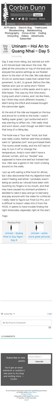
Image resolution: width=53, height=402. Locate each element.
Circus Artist (28, 33)
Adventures (37, 36)
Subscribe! (25, 38)
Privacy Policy (26, 394)
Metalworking (34, 30)
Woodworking (16, 30)
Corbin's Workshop (25, 24)
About (42, 18)
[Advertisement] (26, 272)
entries (36, 396)
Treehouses (40, 27)
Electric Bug (25, 27)
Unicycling (13, 36)
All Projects (10, 27)
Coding (42, 33)
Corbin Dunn (32, 392)
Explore (33, 18)
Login (49, 314)
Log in (47, 24)
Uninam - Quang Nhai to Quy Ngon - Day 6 (14, 236)
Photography (12, 33)
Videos (25, 36)
